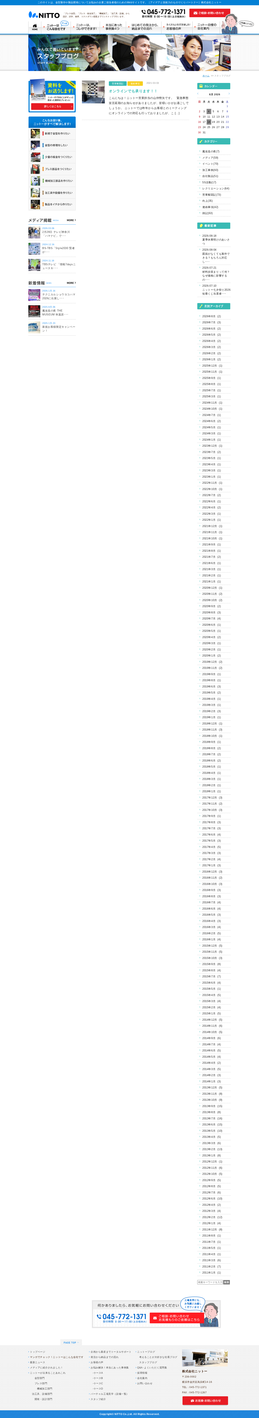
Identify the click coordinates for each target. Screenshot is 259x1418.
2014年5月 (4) (211, 1056)
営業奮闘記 (118, 83)
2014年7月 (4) (211, 1044)
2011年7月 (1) (211, 1241)
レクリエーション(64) (215, 188)
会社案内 (142, 1378)
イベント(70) (210, 163)
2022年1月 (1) (211, 519)
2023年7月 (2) (211, 452)
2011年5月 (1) (211, 1247)
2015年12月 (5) (212, 945)
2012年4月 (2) (211, 1204)
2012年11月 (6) (212, 1167)
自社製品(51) (210, 176)
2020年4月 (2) (211, 637)
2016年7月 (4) (211, 902)
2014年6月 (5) (211, 1050)
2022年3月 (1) (211, 513)
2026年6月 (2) (211, 328)
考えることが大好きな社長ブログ (158, 1357)
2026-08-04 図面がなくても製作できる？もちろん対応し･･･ (216, 255)
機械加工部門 (42, 1388)
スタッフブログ (148, 1362)
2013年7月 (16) (212, 1118)
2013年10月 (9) (212, 1099)
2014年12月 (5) (212, 1019)
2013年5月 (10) (212, 1130)
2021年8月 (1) (211, 550)
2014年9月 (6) (211, 1038)
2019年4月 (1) (211, 698)
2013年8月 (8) (211, 1112)
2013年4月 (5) (211, 1136)
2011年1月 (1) (211, 1272)
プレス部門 (39, 1383)
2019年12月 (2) (212, 661)
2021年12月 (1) (212, 526)
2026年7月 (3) (211, 322)
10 (204, 116)
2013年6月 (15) (212, 1124)
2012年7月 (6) (211, 1192)
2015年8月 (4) (211, 970)
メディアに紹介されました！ (46, 1367)
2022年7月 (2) (211, 495)
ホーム (206, 75)
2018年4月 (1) (211, 772)
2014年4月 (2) (211, 1062)
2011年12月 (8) (212, 1229)
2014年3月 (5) (211, 1069)
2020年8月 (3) (211, 612)
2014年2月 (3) (211, 1075)
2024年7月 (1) (211, 415)
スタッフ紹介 (98, 1399)
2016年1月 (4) (211, 939)
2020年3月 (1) (211, 643)
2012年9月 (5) (211, 1180)
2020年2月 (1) (211, 649)
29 (227, 127)
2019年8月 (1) (211, 680)
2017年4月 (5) (211, 846)
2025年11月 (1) (212, 371)
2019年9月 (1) (211, 674)
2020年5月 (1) (211, 630)
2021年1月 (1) (211, 581)
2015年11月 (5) (212, 951)
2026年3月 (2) (211, 347)
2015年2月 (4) (211, 1007)
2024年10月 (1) (212, 408)
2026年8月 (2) (211, 316)
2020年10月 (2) (212, 600)
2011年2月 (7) (211, 1266)
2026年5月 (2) (211, 334)
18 (208, 122)
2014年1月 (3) (211, 1081)
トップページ (37, 1351)
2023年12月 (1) (212, 445)
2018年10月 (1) (212, 735)
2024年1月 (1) (211, 439)
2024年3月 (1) (211, 433)
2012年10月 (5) (212, 1173)
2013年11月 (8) (212, 1093)
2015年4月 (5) (211, 995)
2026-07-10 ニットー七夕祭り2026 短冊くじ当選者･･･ (216, 289)
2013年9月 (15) (212, 1106)
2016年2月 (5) (211, 933)
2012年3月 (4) (211, 1210)
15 (227, 116)
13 (218, 116)
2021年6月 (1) (211, 563)
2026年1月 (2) (211, 359)
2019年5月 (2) (211, 692)
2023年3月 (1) (211, 470)
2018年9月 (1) (211, 741)
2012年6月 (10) (212, 1198)
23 (199, 127)
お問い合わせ (145, 1383)
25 (208, 127)
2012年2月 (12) (212, 1217)
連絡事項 (135, 83)
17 (204, 122)
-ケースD (98, 1388)
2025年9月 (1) (211, 378)
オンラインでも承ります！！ (133, 91)
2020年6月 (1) (211, 624)
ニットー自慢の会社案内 (207, 27)
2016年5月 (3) (211, 914)
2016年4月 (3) (211, 921)
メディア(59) (210, 157)
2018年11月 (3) (212, 729)
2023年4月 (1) (211, 464)
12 (213, 116)
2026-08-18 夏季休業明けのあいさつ (216, 239)
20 (218, 122)
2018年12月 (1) (212, 723)
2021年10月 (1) (212, 538)
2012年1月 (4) (211, 1223)
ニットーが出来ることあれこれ (48, 1372)
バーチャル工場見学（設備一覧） (110, 1394)
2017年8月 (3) (211, 822)
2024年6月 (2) (211, 421)
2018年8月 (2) (211, 748)
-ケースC (98, 1383)
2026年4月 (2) (211, 341)
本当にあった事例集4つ (113, 27)
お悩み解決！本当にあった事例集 (110, 1367)
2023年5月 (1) (211, 458)
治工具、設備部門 (42, 1394)
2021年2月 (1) (211, 575)
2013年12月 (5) (212, 1087)
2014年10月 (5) (212, 1032)
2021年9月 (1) (211, 544)
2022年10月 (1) (212, 489)
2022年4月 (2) (211, 507)
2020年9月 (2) (211, 606)
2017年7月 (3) (211, 828)
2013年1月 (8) (211, 1155)
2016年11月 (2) (212, 877)
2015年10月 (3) (212, 958)
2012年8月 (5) (211, 1186)
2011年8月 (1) (211, 1235)
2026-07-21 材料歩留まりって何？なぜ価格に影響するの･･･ (216, 273)
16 (199, 122)
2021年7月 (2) (211, 556)
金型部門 (38, 1378)
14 (222, 116)
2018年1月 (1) (211, 791)
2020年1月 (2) (211, 655)
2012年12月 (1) (212, 1161)
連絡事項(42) (210, 207)
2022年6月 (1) (211, 501)
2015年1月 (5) (211, 1013)
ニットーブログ (146, 1351)
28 (222, 127)
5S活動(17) (209, 182)
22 (227, 122)
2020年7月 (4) (211, 618)
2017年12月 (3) (212, 797)
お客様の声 (97, 1362)
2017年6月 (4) (211, 834)
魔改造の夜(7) (211, 151)
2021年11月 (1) (212, 532)
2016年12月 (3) (212, 871)
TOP (34, 27)
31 (204, 132)
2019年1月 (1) (211, 717)
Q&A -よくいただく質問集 (152, 1367)
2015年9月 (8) (211, 964)
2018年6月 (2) (211, 760)
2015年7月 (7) (211, 976)
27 (218, 127)
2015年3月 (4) (211, 1001)
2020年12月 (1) (212, 587)
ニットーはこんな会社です (56, 27)
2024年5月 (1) (211, 427)
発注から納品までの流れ (105, 1357)
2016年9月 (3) (211, 890)
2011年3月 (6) (211, 1260)
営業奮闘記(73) (211, 194)
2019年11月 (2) (212, 667)
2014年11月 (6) (212, 1025)
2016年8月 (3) (211, 896)
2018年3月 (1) (211, 779)
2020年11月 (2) (212, 593)
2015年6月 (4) (211, 982)
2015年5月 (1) (211, 988)
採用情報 (142, 1372)
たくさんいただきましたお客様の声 (178, 27)
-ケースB (98, 1378)
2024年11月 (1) (212, 402)
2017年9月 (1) (211, 816)
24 (204, 127)
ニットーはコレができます (85, 27)
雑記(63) (207, 213)
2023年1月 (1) (211, 476)
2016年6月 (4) (211, 908)
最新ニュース (37, 1362)
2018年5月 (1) (211, 766)
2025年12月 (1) (212, 365)
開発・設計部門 (42, 1399)
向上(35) (207, 200)
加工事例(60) (210, 170)
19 (213, 122)
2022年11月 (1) (212, 482)
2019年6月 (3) (211, 686)
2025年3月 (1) (211, 396)
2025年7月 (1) (211, 390)
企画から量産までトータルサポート (111, 1351)
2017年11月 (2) (212, 803)
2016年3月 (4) (211, 927)
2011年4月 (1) (211, 1254)
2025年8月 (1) (211, 384)
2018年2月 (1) (211, 785)
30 (199, 132)
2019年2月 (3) (211, 711)
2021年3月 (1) (211, 569)
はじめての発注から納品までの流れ (144, 27)
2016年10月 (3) (212, 884)
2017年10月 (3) (212, 809)
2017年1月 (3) (211, 865)
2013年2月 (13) (212, 1149)
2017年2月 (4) (211, 859)
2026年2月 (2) (211, 353)
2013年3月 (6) (211, 1143)
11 (208, 116)
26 (213, 127)
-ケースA (98, 1372)
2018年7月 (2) (211, 754)
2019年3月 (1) (211, 704)
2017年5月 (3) (211, 840)
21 (222, 122)
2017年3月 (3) (211, 853)
